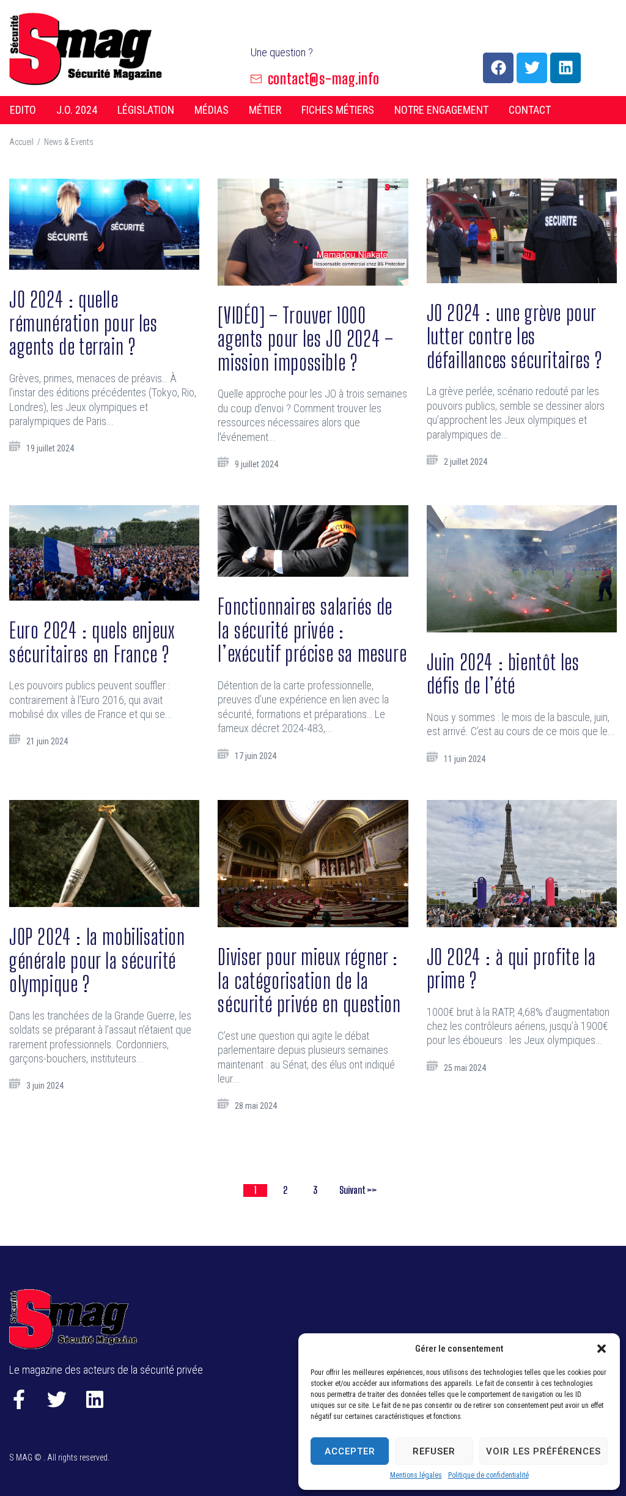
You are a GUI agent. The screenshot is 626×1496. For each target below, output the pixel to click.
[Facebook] (498, 68)
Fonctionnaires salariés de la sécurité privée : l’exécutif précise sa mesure (312, 630)
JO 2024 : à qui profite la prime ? (511, 968)
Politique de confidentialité (488, 1475)
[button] (601, 1348)
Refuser (434, 1451)
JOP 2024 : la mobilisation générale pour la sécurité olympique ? (97, 960)
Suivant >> (358, 1190)
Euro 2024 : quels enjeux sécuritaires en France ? (91, 642)
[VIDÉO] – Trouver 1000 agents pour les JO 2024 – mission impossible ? (305, 339)
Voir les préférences (543, 1451)
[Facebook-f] (19, 1399)
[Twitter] (532, 68)
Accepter (350, 1451)
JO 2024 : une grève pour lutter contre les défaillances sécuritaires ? (514, 336)
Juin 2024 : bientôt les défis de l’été (503, 674)
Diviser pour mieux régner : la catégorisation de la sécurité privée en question (309, 980)
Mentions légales (416, 1475)
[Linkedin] (565, 68)
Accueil (21, 142)
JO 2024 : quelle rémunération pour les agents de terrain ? (83, 323)
